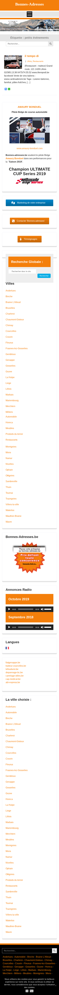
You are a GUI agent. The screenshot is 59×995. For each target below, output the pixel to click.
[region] (29, 25)
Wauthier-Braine (13, 516)
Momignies (11, 446)
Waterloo (10, 510)
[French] (7, 648)
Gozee (9, 371)
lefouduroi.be (12, 669)
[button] (29, 25)
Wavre (9, 522)
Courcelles (11, 331)
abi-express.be (13, 682)
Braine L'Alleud (13, 302)
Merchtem (10, 406)
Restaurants (38, 61)
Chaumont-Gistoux (15, 319)
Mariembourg (12, 400)
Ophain (9, 470)
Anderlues (11, 290)
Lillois (29, 61)
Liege (8, 383)
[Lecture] (9, 609)
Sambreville (11, 481)
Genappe (10, 360)
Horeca (9, 422)
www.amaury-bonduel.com (30, 148)
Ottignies (10, 475)
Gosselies (10, 366)
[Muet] (42, 609)
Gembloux (11, 354)
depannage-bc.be (14, 672)
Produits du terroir (14, 434)
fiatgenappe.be (13, 662)
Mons (8, 452)
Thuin (8, 487)
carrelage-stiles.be (15, 676)
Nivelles (10, 464)
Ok (27, 991)
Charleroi (10, 314)
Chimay (9, 325)
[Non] (55, 985)
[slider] (48, 608)
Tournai (9, 493)
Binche (9, 296)
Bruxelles (10, 308)
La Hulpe (10, 377)
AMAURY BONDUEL (29, 107)
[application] (29, 609)
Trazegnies (11, 499)
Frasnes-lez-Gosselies (17, 348)
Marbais (9, 394)
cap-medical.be (13, 679)
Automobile (11, 417)
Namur (9, 458)
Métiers (9, 412)
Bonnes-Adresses (29, 4)
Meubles (10, 428)
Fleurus (9, 342)
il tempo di (32, 56)
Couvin (9, 337)
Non (31, 991)
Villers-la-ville (12, 504)
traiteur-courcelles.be (16, 666)
